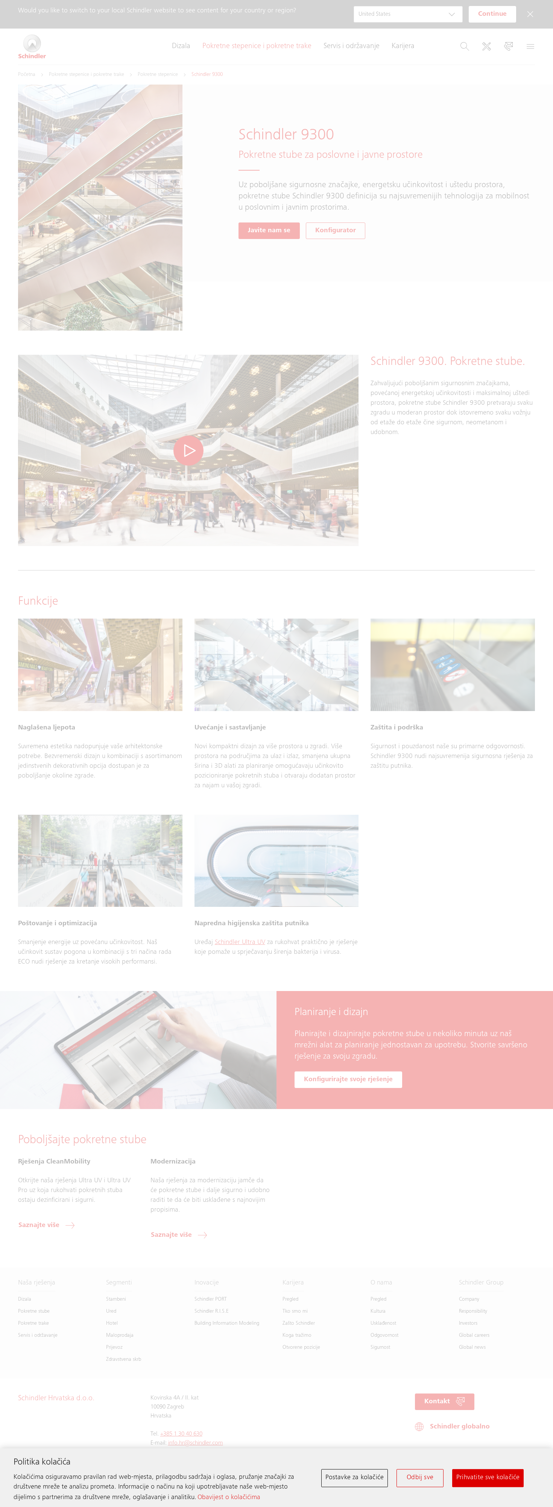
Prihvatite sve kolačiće (488, 1477)
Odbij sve (420, 1477)
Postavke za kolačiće (354, 1477)
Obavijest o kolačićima (229, 1497)
